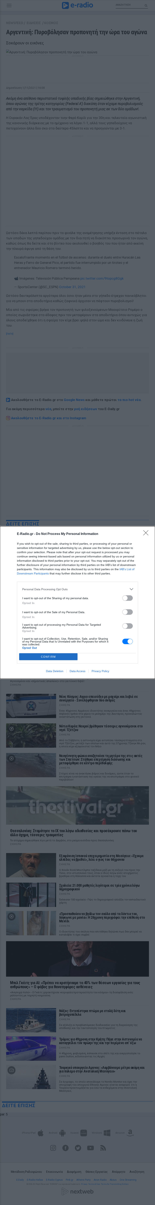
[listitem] (77, 589)
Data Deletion (54, 671)
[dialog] (77, 602)
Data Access (77, 671)
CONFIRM (48, 656)
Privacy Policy (100, 671)
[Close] (147, 534)
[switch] (127, 598)
